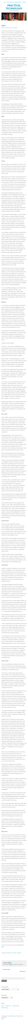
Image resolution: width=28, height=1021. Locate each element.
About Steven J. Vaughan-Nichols (14, 2)
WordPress (12, 1016)
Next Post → (23, 971)
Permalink (19, 952)
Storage (14, 952)
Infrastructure (9, 952)
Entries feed (8, 1005)
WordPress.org (4, 1007)
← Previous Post (5, 969)
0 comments (14, 27)
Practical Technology (14, 7)
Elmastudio (3, 1017)
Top (2, 1019)
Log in (2, 1005)
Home (5, 2)
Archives (24, 2)
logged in (11, 964)
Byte (2, 946)
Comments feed (15, 1005)
